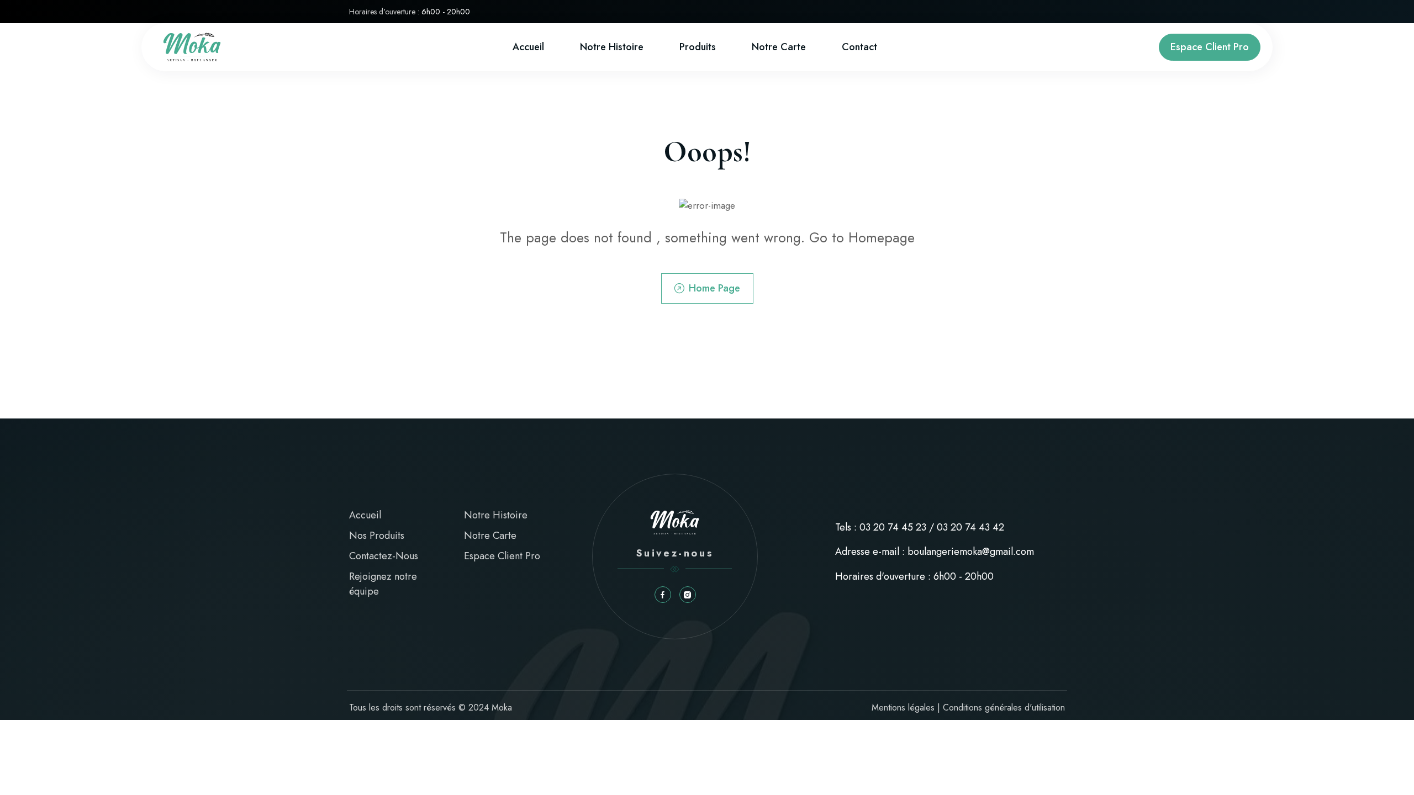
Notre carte (779, 47)
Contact (859, 47)
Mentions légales (903, 707)
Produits (697, 47)
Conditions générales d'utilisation (1004, 707)
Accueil (528, 47)
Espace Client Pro (1209, 47)
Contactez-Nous (383, 556)
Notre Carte (490, 535)
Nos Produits (376, 535)
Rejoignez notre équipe (383, 583)
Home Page (714, 288)
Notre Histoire (611, 47)
